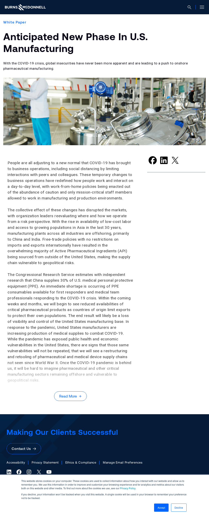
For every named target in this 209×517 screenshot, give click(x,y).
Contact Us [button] (22, 449)
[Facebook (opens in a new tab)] (19, 471)
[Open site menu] (200, 7)
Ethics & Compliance (80, 462)
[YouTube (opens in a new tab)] (49, 471)
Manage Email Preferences (122, 462)
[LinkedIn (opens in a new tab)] (9, 471)
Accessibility (16, 462)
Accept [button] (161, 507)
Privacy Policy (127, 488)
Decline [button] (179, 507)
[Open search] (191, 7)
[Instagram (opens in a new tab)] (29, 471)
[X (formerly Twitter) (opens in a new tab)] (39, 471)
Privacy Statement (45, 462)
